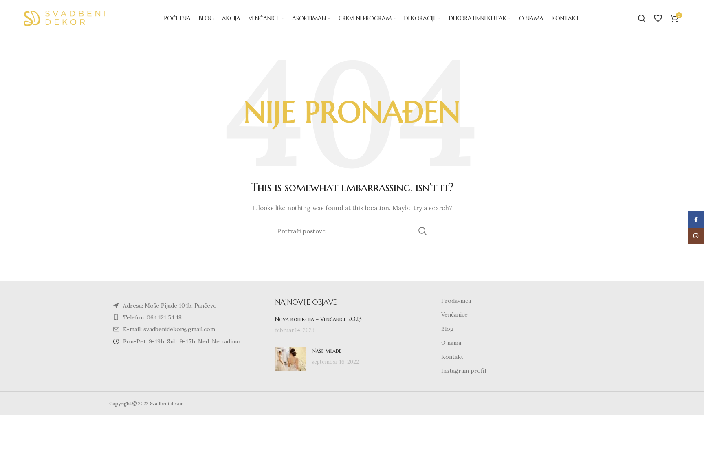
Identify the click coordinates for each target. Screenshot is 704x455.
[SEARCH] (422, 231)
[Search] (642, 18)
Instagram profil (463, 370)
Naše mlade (326, 350)
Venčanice (454, 314)
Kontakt (452, 356)
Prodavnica (456, 300)
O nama (451, 342)
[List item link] (186, 317)
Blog (447, 328)
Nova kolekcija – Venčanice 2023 (318, 319)
